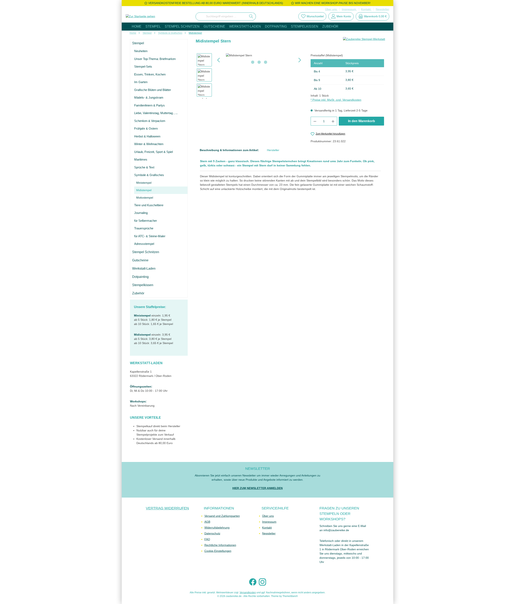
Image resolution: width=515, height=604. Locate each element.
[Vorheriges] (219, 60)
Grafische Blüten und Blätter (152, 90)
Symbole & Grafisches (149, 175)
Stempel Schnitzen (145, 252)
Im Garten (140, 82)
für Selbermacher (145, 220)
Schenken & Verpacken (149, 121)
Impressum (349, 9)
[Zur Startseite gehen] (140, 16)
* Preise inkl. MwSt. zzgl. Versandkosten (336, 99)
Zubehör (138, 293)
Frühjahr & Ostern (146, 128)
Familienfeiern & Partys (149, 105)
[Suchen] (251, 16)
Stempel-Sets (143, 66)
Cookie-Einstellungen (217, 550)
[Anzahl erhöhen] (333, 121)
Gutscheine (140, 260)
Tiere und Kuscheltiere (148, 205)
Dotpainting (140, 276)
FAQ (207, 539)
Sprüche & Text (144, 167)
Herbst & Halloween (147, 136)
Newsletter (382, 9)
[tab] (229, 150)
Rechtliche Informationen (220, 545)
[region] (250, 76)
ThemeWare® (290, 596)
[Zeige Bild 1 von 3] (252, 62)
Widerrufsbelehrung (217, 527)
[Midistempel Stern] (259, 55)
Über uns (331, 9)
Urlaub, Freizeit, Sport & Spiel (153, 152)
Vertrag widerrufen (167, 508)
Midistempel (143, 190)
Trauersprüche (143, 228)
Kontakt (366, 9)
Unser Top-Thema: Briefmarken (155, 59)
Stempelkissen (142, 285)
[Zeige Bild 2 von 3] (259, 62)
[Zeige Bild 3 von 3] (265, 62)
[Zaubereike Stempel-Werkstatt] (364, 42)
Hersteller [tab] (273, 150)
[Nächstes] (300, 60)
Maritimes (140, 159)
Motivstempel (144, 197)
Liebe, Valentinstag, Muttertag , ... (156, 113)
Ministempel (143, 182)
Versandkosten (248, 592)
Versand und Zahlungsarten (222, 515)
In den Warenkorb (361, 121)
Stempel (138, 43)
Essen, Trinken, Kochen (150, 74)
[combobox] (221, 16)
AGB (207, 521)
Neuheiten (140, 51)
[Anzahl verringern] (315, 121)
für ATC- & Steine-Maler (149, 236)
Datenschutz (212, 533)
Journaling (141, 212)
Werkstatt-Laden (144, 268)
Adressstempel (144, 243)
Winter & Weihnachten (148, 144)
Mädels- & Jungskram (148, 97)
